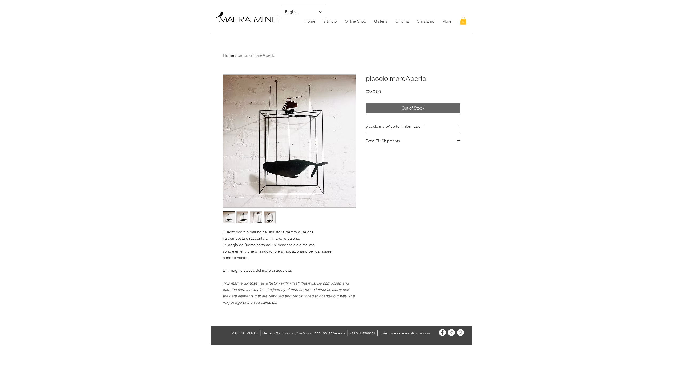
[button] (463, 21)
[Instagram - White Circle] (451, 332)
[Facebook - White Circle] (442, 332)
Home (228, 55)
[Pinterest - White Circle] (460, 332)
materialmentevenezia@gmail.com (405, 333)
